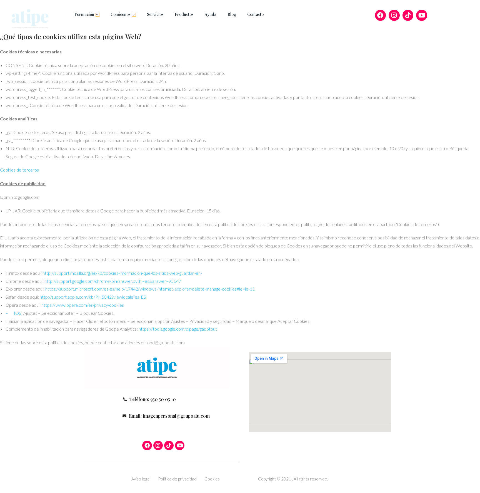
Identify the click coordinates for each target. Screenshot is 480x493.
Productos (184, 14)
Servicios (155, 14)
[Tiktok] (408, 15)
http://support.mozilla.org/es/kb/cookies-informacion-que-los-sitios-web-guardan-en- (122, 273)
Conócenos (121, 14)
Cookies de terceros (19, 169)
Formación (84, 14)
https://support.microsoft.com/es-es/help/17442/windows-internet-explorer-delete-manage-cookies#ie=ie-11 (150, 288)
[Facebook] (380, 15)
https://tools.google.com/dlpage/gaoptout (178, 328)
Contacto (255, 14)
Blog (232, 14)
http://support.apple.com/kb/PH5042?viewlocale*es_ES (93, 296)
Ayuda (210, 14)
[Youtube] (421, 15)
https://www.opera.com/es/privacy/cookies (82, 305)
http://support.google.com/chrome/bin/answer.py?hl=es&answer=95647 (112, 281)
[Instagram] (394, 15)
